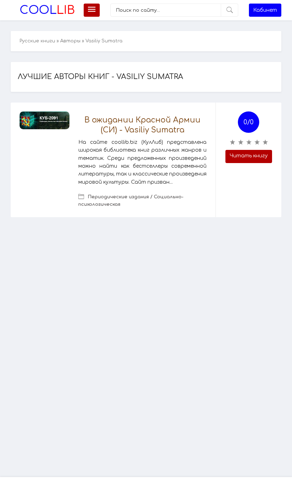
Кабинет (265, 10)
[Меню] (92, 10)
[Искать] (229, 10)
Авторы (70, 40)
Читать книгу (249, 155)
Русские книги (37, 40)
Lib (47, 10)
